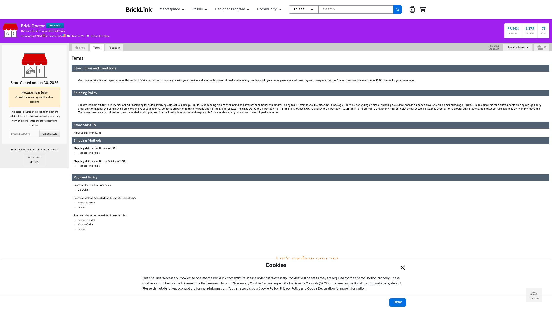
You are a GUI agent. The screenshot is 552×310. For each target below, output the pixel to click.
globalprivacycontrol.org (177, 288)
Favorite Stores (516, 47)
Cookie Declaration (321, 288)
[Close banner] (402, 267)
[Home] (139, 9)
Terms (97, 47)
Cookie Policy (268, 288)
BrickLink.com (364, 283)
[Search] (397, 9)
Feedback (114, 47)
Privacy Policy (290, 288)
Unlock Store (49, 133)
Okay (398, 302)
